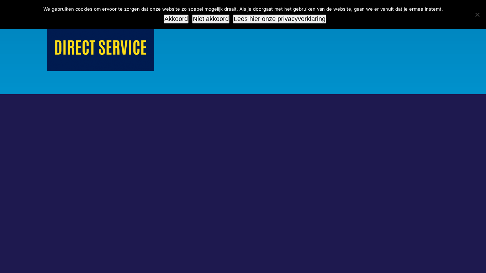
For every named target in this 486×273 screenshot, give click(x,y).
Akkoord (176, 18)
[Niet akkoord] (477, 14)
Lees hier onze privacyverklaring (280, 18)
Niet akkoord (211, 18)
